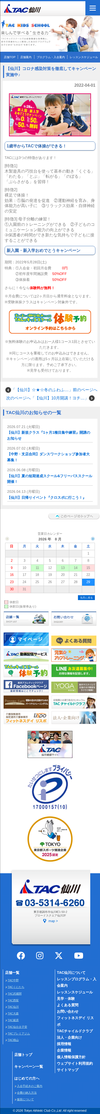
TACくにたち (16, 986)
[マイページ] (26, 646)
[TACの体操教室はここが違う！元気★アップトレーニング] (73, 662)
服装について (25, 1099)
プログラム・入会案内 (51, 57)
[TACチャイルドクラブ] (73, 709)
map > (53, 921)
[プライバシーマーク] (49, 810)
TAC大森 (13, 1013)
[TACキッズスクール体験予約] (26, 677)
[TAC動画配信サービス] (26, 662)
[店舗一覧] (26, 626)
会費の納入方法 (27, 1092)
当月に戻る (86, 597)
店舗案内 (26, 57)
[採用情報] (49, 758)
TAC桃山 (13, 1039)
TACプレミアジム (19, 1033)
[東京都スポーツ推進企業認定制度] (49, 862)
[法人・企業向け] (73, 724)
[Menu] (92, 8)
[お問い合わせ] (73, 626)
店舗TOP (9, 57)
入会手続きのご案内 (29, 1086)
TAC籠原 (13, 1020)
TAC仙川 (13, 1006)
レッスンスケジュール (84, 57)
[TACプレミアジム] (26, 709)
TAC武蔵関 (15, 993)
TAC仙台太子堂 (17, 1026)
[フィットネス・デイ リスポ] (26, 724)
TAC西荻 (13, 1000)
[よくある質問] (73, 646)
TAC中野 (13, 980)
